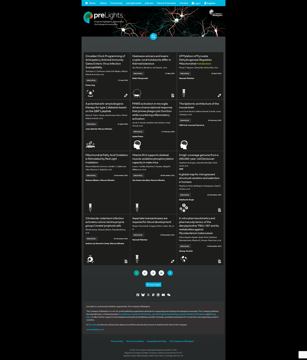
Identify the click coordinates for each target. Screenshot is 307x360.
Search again (154, 284)
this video (92, 324)
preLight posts (133, 3)
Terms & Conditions (135, 341)
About (103, 3)
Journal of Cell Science (141, 314)
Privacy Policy (117, 341)
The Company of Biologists (181, 341)
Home (92, 3)
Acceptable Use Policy (156, 341)
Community (116, 3)
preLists (149, 3)
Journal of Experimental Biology (165, 314)
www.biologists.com (95, 329)
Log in (197, 3)
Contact (184, 3)
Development (125, 314)
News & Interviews (166, 3)
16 (162, 273)
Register (210, 3)
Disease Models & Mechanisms (193, 314)
